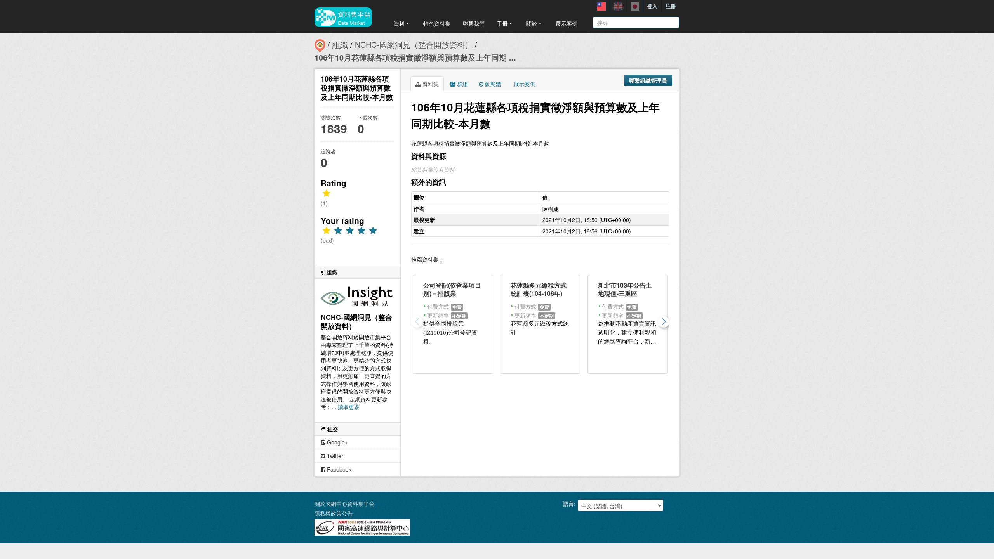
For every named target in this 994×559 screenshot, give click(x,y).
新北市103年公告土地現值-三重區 (625, 289)
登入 (652, 6)
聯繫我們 (474, 23)
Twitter (334, 456)
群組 (461, 84)
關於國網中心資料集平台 (344, 503)
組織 (340, 44)
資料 (399, 23)
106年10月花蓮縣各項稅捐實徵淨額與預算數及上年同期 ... (415, 57)
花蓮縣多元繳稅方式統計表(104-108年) (539, 289)
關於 (531, 23)
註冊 (671, 6)
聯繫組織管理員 (648, 80)
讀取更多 (349, 407)
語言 (568, 503)
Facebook (338, 469)
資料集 (430, 84)
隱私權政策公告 (334, 513)
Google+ (336, 442)
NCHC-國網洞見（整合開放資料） (414, 44)
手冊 (502, 23)
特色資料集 (436, 23)
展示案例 (566, 23)
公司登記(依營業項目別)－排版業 (452, 289)
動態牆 (492, 84)
